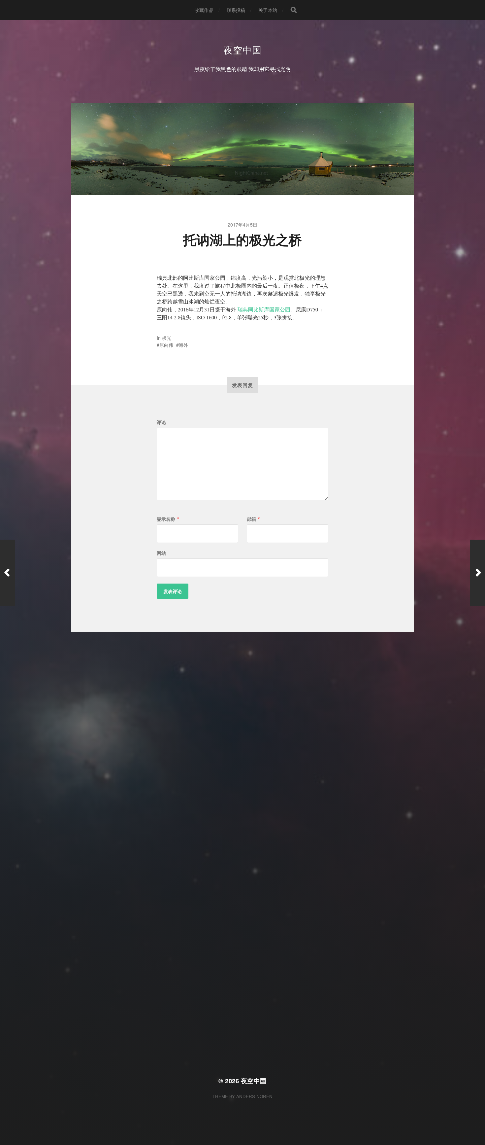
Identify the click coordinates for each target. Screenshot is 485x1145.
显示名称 (168, 519)
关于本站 (267, 10)
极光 (166, 338)
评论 (161, 422)
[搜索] (293, 10)
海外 (183, 344)
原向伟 (166, 344)
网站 (161, 553)
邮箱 (253, 519)
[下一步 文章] (477, 573)
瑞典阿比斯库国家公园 (264, 309)
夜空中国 (243, 49)
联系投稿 (236, 10)
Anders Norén (254, 1096)
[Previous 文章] (7, 573)
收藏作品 (204, 10)
